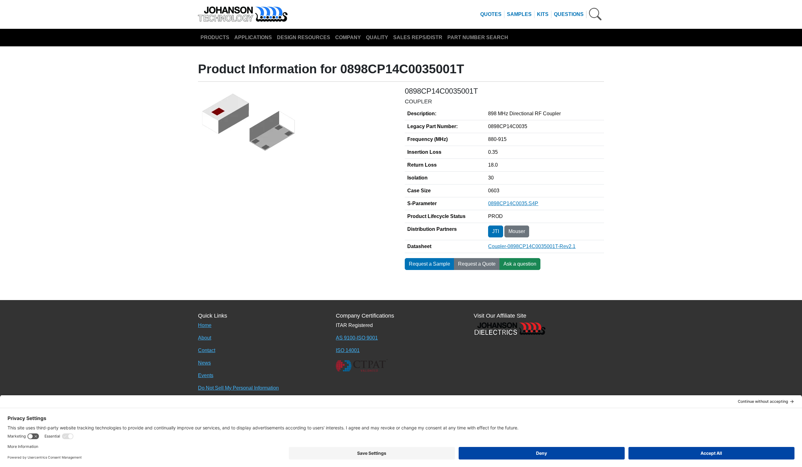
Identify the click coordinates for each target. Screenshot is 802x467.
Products (214, 37)
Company (348, 37)
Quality (377, 37)
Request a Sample (429, 264)
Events (205, 375)
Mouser (516, 231)
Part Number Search (477, 37)
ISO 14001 (348, 350)
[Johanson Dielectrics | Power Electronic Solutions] (510, 328)
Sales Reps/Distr (417, 37)
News (204, 363)
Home (204, 325)
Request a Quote (477, 264)
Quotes (491, 14)
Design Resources (303, 37)
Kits (543, 14)
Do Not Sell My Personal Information (238, 388)
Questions (569, 14)
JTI (495, 231)
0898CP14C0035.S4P (513, 203)
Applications (253, 37)
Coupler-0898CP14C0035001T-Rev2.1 (531, 246)
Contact (206, 350)
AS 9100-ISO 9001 (357, 337)
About (204, 337)
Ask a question (519, 264)
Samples (519, 14)
